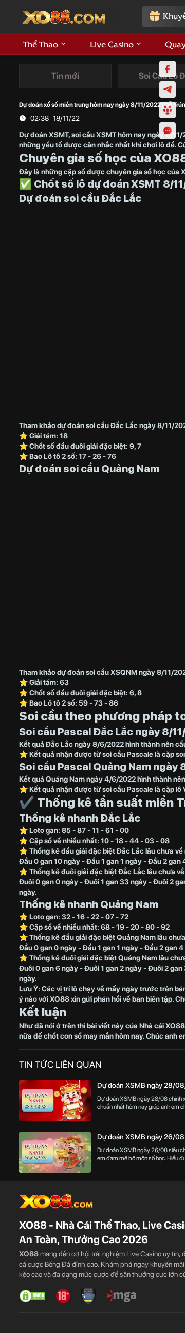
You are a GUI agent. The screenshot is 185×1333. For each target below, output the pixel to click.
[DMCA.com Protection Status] (32, 1296)
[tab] (65, 76)
